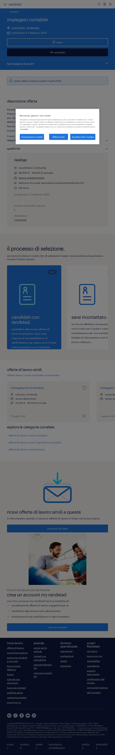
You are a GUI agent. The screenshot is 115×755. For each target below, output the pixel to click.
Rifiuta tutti (59, 136)
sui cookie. (24, 129)
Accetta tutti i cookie (83, 136)
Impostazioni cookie (32, 136)
